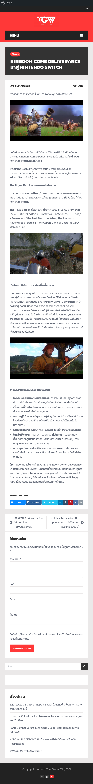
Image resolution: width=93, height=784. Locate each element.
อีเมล (13, 599)
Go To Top (52, 776)
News (15, 54)
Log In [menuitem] (9, 3)
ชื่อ (12, 584)
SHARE (79, 86)
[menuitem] (3, 3)
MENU (14, 35)
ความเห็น (15, 559)
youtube (47, 776)
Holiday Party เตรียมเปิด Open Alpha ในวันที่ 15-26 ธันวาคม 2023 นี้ (64, 522)
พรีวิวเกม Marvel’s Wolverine (26, 751)
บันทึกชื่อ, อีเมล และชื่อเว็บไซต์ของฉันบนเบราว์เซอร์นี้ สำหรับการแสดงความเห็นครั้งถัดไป (46, 636)
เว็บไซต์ (14, 615)
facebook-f (42, 776)
